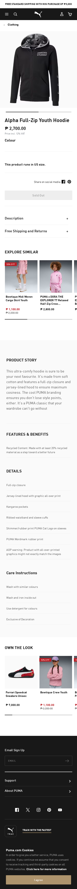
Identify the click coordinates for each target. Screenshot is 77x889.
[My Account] (62, 14)
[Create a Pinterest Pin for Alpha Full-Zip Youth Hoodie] (69, 182)
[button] (8, 14)
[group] (21, 283)
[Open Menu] (8, 14)
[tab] (22, 112)
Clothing (13, 24)
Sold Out (38, 195)
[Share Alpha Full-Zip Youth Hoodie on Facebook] (63, 182)
